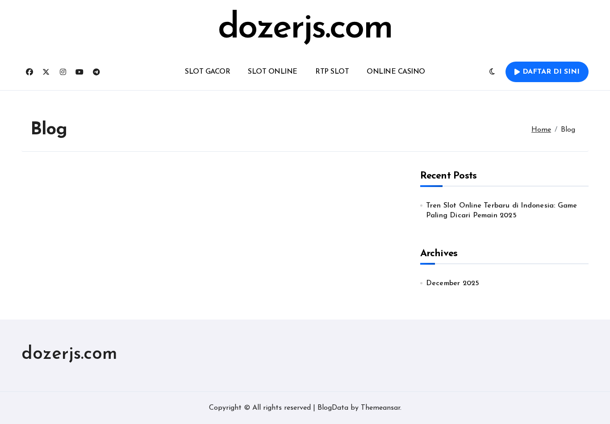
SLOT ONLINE (272, 71)
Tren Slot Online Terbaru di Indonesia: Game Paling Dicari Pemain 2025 (501, 210)
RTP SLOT (332, 71)
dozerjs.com (305, 28)
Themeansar (380, 408)
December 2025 (453, 283)
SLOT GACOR (207, 71)
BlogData (333, 408)
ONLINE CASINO (396, 71)
